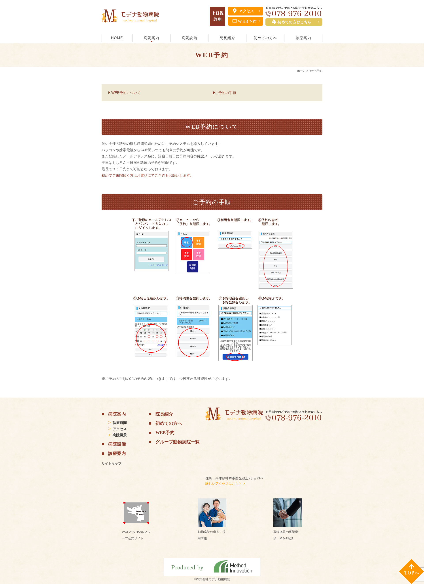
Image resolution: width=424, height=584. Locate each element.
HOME (117, 38)
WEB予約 (164, 432)
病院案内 (151, 38)
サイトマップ (111, 463)
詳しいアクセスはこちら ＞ (225, 483)
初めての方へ (265, 38)
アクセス (120, 429)
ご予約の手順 (225, 93)
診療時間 (120, 423)
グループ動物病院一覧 (177, 441)
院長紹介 (227, 38)
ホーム (301, 71)
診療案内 (303, 38)
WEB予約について (126, 93)
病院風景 (120, 435)
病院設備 (189, 38)
